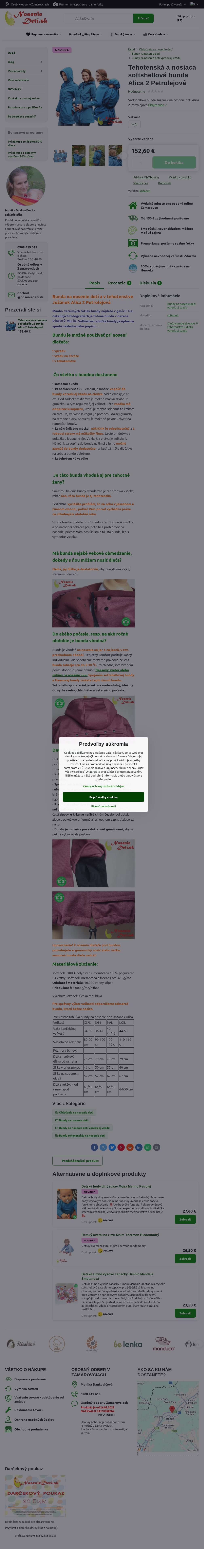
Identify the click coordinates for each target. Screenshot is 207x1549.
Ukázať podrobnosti (103, 806)
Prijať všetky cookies (103, 797)
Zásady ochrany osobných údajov (103, 786)
